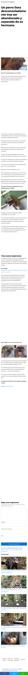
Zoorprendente (9, 386)
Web (2, 535)
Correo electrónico (6, 529)
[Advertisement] (14, 43)
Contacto (23, 659)
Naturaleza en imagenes (7, 1)
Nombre (3, 522)
